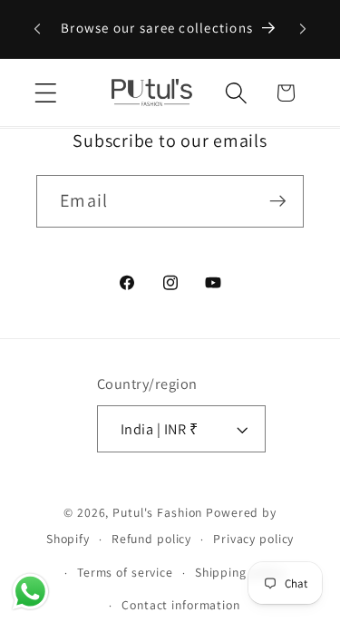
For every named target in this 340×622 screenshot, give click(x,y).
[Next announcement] (303, 29)
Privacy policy (253, 538)
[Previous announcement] (37, 29)
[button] (46, 93)
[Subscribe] (278, 201)
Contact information (180, 605)
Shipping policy (240, 572)
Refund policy (151, 538)
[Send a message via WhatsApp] (30, 591)
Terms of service (125, 572)
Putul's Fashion (157, 512)
